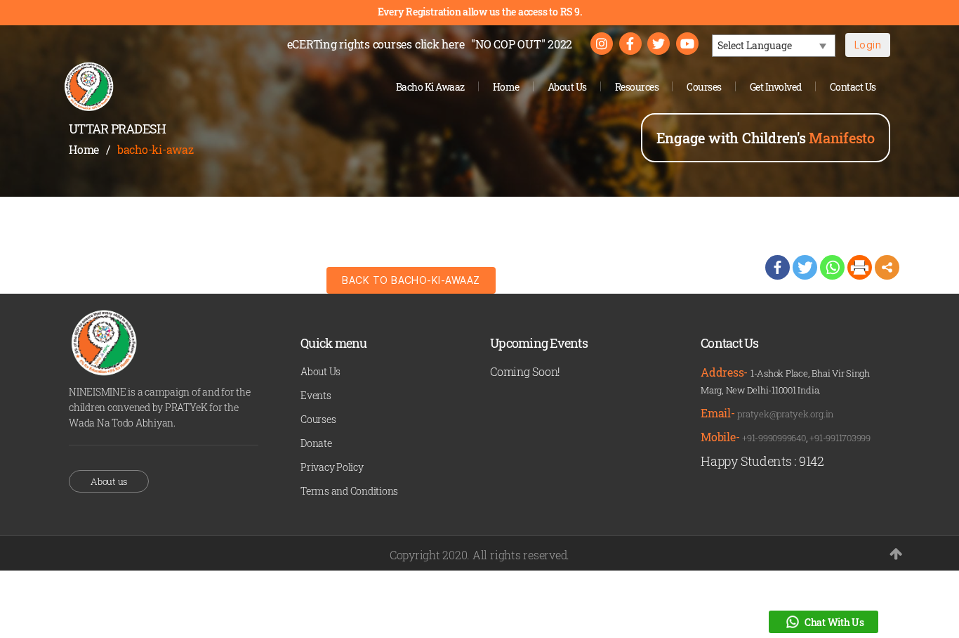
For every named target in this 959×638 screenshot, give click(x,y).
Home (506, 86)
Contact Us (853, 86)
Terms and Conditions (349, 490)
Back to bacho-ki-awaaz (410, 280)
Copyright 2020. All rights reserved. (479, 554)
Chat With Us (834, 622)
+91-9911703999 (840, 437)
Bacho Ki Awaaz (430, 86)
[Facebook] (777, 267)
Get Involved (776, 86)
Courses (704, 86)
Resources (637, 86)
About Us (567, 86)
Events (315, 395)
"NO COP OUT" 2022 (521, 44)
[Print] (859, 267)
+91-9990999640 (774, 437)
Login (867, 45)
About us (109, 481)
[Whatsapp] (832, 267)
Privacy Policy (332, 467)
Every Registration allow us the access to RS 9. (480, 11)
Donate (316, 443)
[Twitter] (805, 267)
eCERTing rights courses (376, 44)
